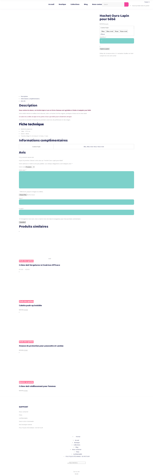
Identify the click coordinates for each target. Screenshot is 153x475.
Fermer (78, 436)
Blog (77, 447)
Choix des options (26, 261)
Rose (95, 146)
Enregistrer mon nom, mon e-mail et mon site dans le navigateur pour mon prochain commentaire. (51, 219)
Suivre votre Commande (26, 421)
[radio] (103, 31)
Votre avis (22, 170)
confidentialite (23, 418)
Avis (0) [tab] (23, 101)
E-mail (21, 208)
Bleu (85, 146)
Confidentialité (77, 454)
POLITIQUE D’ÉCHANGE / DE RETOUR (31, 428)
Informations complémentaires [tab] (30, 99)
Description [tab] (24, 96)
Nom (21, 198)
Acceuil (77, 440)
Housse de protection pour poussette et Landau (41, 346)
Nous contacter (23, 412)
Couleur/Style (104, 27)
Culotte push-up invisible (30, 305)
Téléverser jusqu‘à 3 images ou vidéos (31, 191)
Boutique (77, 442)
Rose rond (100, 146)
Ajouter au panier (104, 49)
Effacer (103, 34)
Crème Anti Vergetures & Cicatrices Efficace (39, 265)
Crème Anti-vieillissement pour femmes (37, 386)
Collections (77, 445)
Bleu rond (90, 146)
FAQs (20, 415)
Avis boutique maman (25, 424)
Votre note (22, 167)
